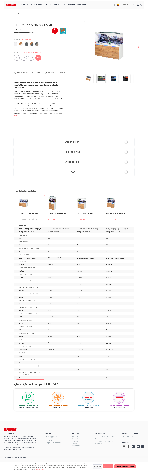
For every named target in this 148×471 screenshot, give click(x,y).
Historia (75, 436)
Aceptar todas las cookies (125, 466)
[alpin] (15, 44)
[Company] (115, 5)
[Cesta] (137, 5)
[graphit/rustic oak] (37, 44)
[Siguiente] (138, 45)
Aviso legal (99, 444)
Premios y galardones (76, 444)
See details (52, 219)
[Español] (119, 5)
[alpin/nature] (21, 44)
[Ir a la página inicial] (11, 5)
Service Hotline (127, 436)
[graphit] (26, 44)
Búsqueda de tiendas (53, 443)
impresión (51, 72)
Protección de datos (102, 439)
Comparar (38, 72)
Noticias (75, 441)
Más (15, 115)
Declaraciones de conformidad (51, 437)
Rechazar (97, 466)
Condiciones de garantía (104, 441)
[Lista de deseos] (134, 5)
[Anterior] (80, 45)
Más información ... (41, 469)
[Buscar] (141, 5)
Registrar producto (22, 72)
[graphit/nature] (32, 44)
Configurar (108, 466)
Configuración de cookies (104, 436)
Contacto (48, 440)
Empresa (75, 433)
